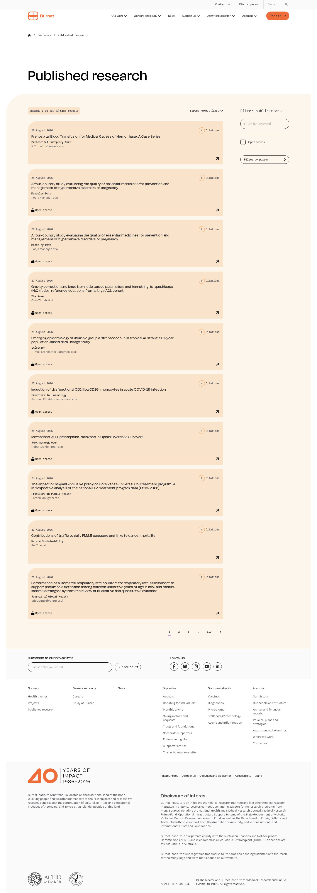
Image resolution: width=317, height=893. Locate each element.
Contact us (223, 4)
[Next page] (220, 632)
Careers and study (145, 15)
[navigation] (158, 11)
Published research (41, 709)
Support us (189, 15)
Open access (256, 142)
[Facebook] (174, 666)
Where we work (263, 736)
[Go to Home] (29, 35)
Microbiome (216, 709)
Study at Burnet (83, 703)
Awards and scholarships (270, 730)
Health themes (38, 696)
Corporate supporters (177, 733)
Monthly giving (173, 709)
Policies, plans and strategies (265, 722)
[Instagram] (196, 666)
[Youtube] (207, 666)
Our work (117, 15)
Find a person (249, 4)
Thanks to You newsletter (180, 752)
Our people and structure (269, 703)
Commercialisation (219, 15)
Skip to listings (13, 85)
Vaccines (214, 696)
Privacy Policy (169, 775)
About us (247, 15)
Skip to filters (42, 85)
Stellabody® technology (224, 716)
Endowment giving (175, 739)
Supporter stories (174, 746)
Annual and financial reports (267, 711)
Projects (33, 703)
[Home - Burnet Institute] (41, 16)
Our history (260, 696)
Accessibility (243, 775)
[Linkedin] (218, 666)
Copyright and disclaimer (215, 775)
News (171, 15)
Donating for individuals (179, 703)
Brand (258, 775)
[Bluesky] (185, 666)
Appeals (168, 696)
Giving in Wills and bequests (175, 718)
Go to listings (252, 105)
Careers (78, 696)
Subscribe (126, 667)
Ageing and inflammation (225, 722)
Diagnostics (216, 703)
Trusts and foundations (178, 726)
